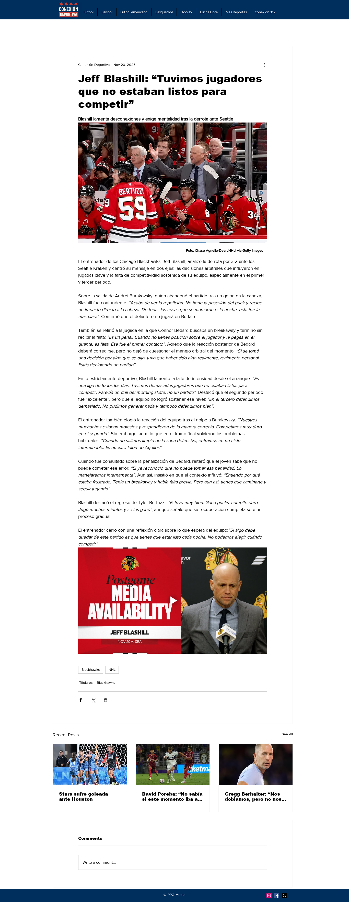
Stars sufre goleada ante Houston (83, 796)
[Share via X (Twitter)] (93, 700)
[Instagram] (269, 895)
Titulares (86, 682)
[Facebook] (276, 895)
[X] (284, 895)
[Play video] (172, 600)
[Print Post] (105, 700)
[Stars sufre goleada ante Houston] (90, 764)
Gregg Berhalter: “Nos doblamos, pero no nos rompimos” (253, 796)
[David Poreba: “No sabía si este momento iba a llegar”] (173, 764)
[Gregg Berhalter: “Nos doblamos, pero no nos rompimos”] (256, 764)
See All (287, 734)
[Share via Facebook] (80, 700)
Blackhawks (91, 669)
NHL (112, 669)
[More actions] (264, 65)
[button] (88, 12)
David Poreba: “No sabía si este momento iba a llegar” (172, 796)
